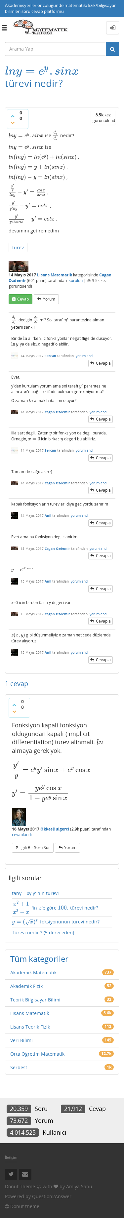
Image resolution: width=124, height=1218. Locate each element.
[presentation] (42, 71)
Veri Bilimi (21, 1040)
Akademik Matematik (33, 972)
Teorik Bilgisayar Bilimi (35, 999)
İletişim (11, 1157)
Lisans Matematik (54, 275)
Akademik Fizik (26, 986)
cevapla (103, 363)
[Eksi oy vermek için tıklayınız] (12, 122)
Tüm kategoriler (39, 958)
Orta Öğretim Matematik (37, 1054)
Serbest (18, 1067)
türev (18, 247)
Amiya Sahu (79, 1186)
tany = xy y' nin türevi (35, 893)
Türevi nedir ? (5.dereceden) (43, 932)
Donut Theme (20, 1186)
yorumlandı (85, 355)
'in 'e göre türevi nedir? (55, 908)
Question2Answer (51, 1196)
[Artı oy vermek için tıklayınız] (12, 116)
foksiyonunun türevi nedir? (56, 921)
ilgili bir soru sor (35, 847)
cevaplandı (22, 834)
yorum (49, 299)
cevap (23, 299)
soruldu (76, 280)
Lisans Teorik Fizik (30, 1027)
